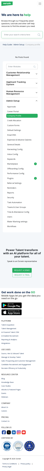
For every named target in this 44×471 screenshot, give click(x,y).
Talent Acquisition (7, 325)
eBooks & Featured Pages (11, 390)
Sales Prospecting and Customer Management (18, 361)
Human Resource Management (15, 92)
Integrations (5, 343)
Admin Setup (19, 44)
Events (3, 393)
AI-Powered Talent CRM (10, 332)
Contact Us (5, 421)
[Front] (7, 3)
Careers (4, 411)
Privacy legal (6, 467)
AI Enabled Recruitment (9, 336)
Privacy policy (25, 464)
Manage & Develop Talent (11, 357)
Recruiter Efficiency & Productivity (13, 368)
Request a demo (22, 270)
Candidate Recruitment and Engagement (16, 364)
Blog (3, 378)
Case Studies (6, 386)
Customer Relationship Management (18, 73)
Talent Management (8, 328)
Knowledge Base (7, 382)
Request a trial (22, 275)
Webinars (4, 397)
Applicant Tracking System (16, 83)
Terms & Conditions (9, 464)
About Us (4, 407)
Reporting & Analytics (9, 339)
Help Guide (7, 44)
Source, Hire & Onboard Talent (12, 353)
